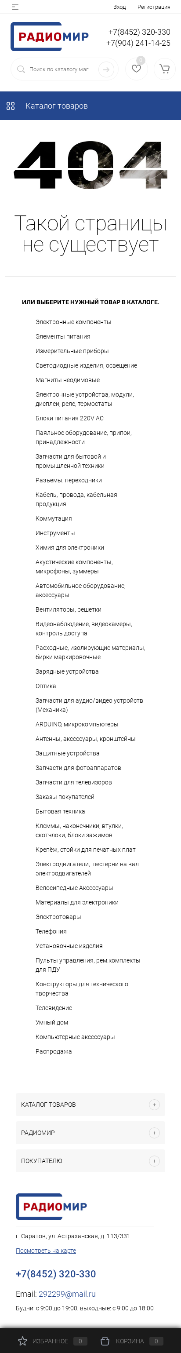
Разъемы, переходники (69, 480)
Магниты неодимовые (68, 379)
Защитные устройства (68, 753)
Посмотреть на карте (46, 1250)
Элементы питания (63, 336)
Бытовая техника (60, 811)
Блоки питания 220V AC (70, 418)
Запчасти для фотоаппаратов (78, 767)
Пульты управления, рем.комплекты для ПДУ (88, 965)
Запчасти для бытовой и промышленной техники (71, 461)
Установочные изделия (69, 945)
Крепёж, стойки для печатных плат (86, 849)
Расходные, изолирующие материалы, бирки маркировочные (90, 652)
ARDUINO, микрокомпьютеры (77, 724)
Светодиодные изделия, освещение (86, 365)
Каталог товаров (56, 105)
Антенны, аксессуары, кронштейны (86, 738)
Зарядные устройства (67, 671)
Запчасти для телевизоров (74, 782)
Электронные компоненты (74, 321)
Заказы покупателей (65, 796)
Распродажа (54, 1051)
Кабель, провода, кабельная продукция (76, 499)
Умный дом (52, 1022)
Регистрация (154, 7)
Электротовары (58, 916)
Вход (119, 7)
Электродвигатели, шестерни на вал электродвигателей (87, 869)
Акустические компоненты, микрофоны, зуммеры (74, 566)
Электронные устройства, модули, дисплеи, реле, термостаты (85, 399)
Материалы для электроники (77, 902)
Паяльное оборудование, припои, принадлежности (84, 437)
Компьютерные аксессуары (75, 1036)
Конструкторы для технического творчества (82, 989)
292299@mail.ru (67, 1293)
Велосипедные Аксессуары (74, 887)
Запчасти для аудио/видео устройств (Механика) (89, 705)
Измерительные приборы (72, 350)
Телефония (51, 931)
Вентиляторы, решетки (68, 609)
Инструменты (55, 532)
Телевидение (54, 1007)
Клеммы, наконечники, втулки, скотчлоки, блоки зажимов (79, 830)
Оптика (46, 685)
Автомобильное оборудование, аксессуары (81, 590)
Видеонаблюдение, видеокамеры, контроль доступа (84, 628)
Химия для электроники (70, 547)
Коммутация (54, 518)
